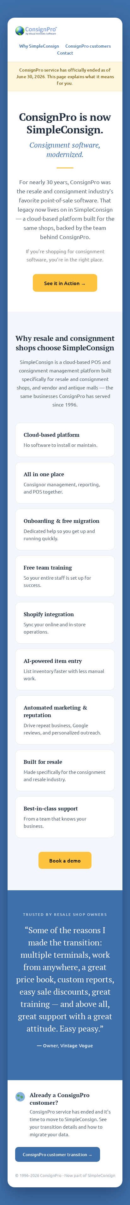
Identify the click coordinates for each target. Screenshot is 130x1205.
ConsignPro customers (88, 46)
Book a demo (65, 860)
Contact (65, 53)
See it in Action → (65, 282)
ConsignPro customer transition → (57, 1154)
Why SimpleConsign (39, 46)
